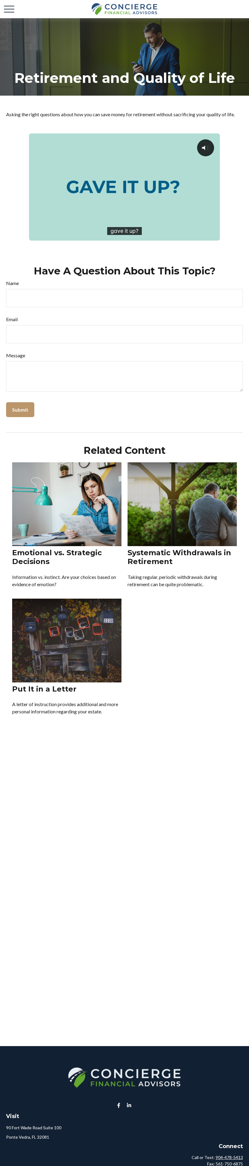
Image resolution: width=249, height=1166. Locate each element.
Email (12, 319)
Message (15, 355)
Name (12, 283)
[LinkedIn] (129, 1105)
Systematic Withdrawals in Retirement (179, 557)
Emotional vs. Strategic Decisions (57, 557)
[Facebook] (119, 1105)
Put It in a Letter (44, 689)
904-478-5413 (229, 1157)
